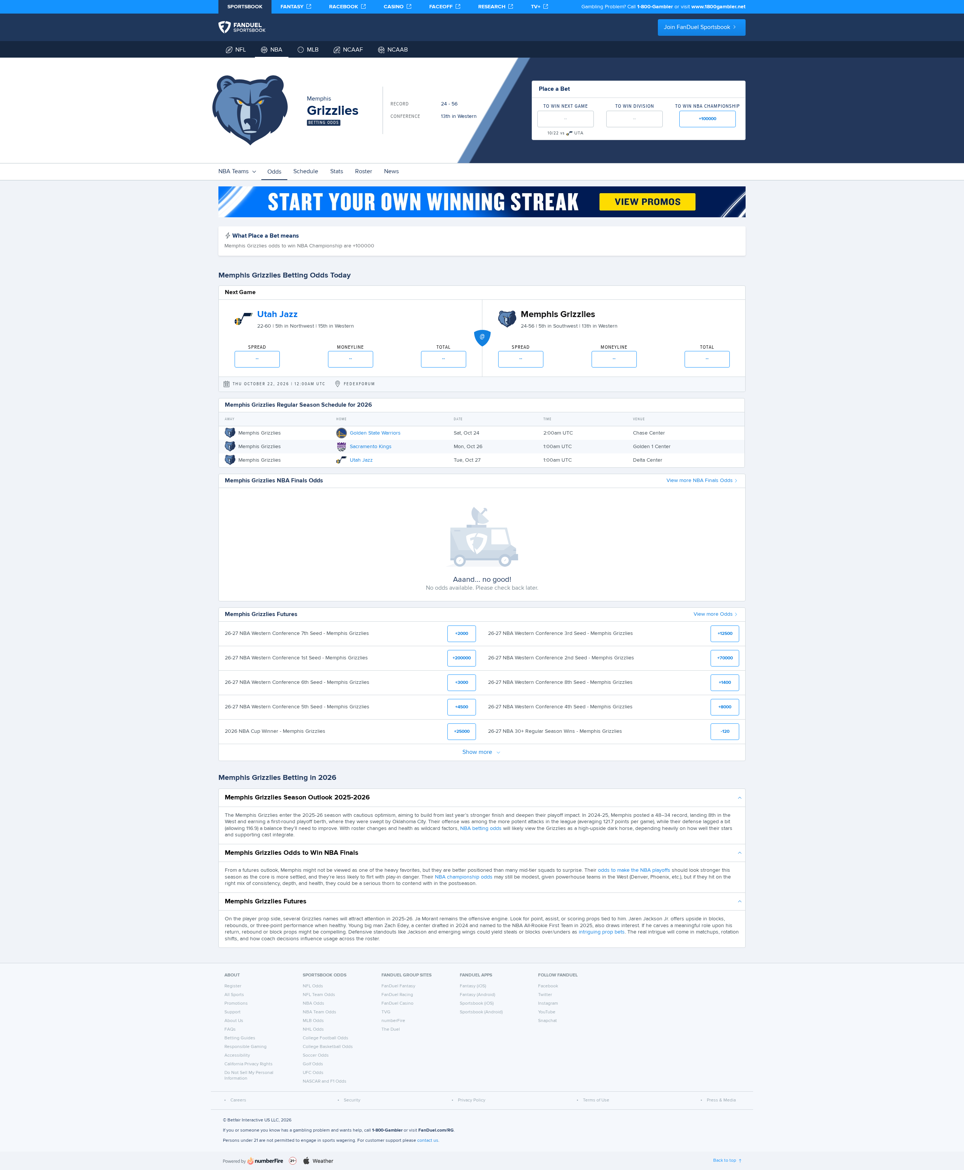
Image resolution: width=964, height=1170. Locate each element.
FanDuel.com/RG (436, 1130)
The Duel (390, 1029)
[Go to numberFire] (253, 1161)
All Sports (234, 995)
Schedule (305, 172)
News (391, 172)
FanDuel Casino (397, 1003)
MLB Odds (313, 1021)
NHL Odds (313, 1029)
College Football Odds (325, 1038)
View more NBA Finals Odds (700, 480)
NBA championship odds (464, 877)
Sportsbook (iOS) (477, 1003)
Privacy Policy (471, 1100)
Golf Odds (313, 1064)
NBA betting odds (481, 828)
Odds (274, 172)
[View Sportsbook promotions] (482, 201)
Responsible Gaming (245, 1047)
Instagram (548, 1003)
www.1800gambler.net (718, 6)
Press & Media (721, 1100)
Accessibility (237, 1055)
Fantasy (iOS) (473, 986)
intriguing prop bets (602, 932)
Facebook (548, 986)
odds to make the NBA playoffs (634, 870)
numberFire (393, 1021)
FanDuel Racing (397, 995)
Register (232, 986)
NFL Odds (313, 986)
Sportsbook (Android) (481, 1012)
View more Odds (713, 614)
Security (352, 1100)
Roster (363, 172)
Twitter (545, 995)
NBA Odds (313, 1003)
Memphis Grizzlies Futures (266, 901)
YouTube (546, 1012)
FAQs (230, 1029)
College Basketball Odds (328, 1047)
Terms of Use (596, 1100)
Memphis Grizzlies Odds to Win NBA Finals (291, 853)
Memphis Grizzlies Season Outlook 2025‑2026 (297, 797)
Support (232, 1012)
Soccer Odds (316, 1055)
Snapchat (547, 1021)
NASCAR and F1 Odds (324, 1081)
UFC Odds (313, 1073)
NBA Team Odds (319, 1012)
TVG (385, 1012)
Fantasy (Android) (477, 995)
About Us (233, 1021)
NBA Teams (233, 172)
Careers (238, 1100)
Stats (336, 172)
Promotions (236, 1003)
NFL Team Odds (319, 995)
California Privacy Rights (248, 1064)
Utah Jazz (277, 314)
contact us (427, 1140)
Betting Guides (239, 1038)
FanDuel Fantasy (398, 986)
